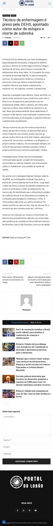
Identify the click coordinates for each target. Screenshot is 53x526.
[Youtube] (35, 510)
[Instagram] (23, 510)
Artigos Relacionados (20, 322)
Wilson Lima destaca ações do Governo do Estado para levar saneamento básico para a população (39, 281)
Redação (8, 37)
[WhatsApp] (21, 43)
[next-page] (7, 403)
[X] (10, 43)
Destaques (12, 9)
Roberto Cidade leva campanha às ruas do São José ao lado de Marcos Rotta (33, 394)
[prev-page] (4, 403)
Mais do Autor (35, 322)
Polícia (14, 15)
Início (4, 9)
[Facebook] (4, 43)
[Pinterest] (16, 43)
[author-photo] (26, 306)
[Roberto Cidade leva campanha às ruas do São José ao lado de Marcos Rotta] (8, 394)
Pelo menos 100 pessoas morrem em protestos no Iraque (12, 279)
